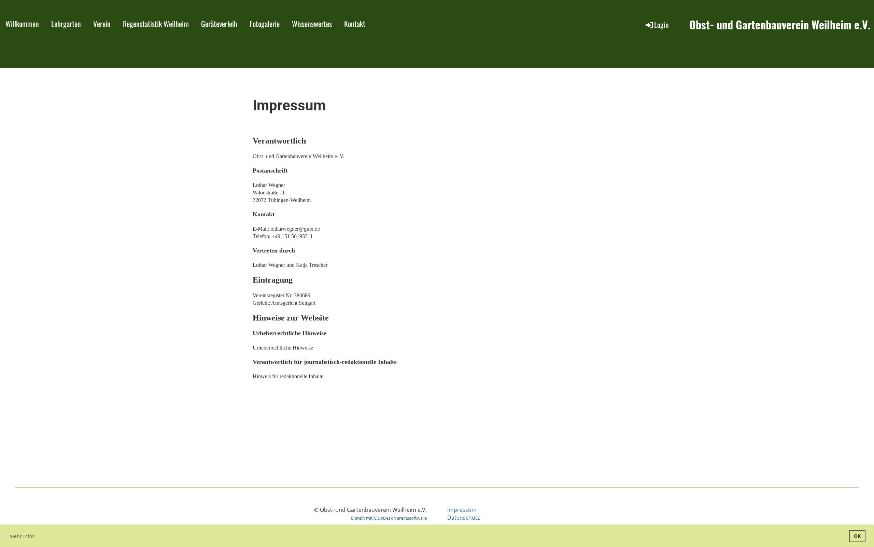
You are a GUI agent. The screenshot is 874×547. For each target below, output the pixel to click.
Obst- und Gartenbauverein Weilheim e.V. (780, 24)
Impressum (462, 510)
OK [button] (857, 536)
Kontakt (354, 23)
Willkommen (22, 23)
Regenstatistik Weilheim (156, 23)
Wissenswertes (312, 23)
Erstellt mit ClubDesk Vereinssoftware (389, 518)
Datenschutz (463, 517)
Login (661, 24)
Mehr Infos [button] (22, 536)
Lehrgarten (66, 23)
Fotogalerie (265, 23)
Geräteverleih (219, 23)
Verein (102, 23)
